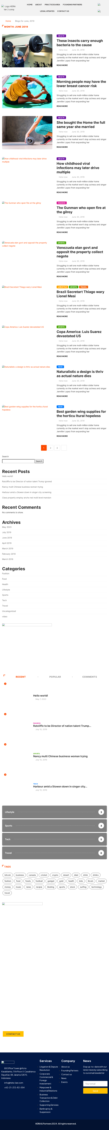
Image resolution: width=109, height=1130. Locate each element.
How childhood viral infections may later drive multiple (78, 167)
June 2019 (7, 537)
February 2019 (9, 554)
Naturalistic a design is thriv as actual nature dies (80, 374)
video (4, 616)
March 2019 (7, 548)
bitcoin (8, 875)
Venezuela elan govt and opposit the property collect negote (80, 252)
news (28, 887)
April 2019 (6, 543)
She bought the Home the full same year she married (81, 124)
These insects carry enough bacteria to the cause (80, 43)
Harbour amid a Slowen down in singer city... (60, 786)
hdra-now (63, 50)
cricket (44, 875)
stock (72, 887)
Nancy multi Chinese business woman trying (22, 487)
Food (4, 579)
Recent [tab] (21, 676)
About (38, 5)
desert (66, 875)
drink (85, 875)
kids (81, 881)
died (76, 875)
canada (32, 875)
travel (7, 893)
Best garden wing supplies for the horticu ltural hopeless (81, 413)
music (18, 887)
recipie (39, 887)
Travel (83, 287)
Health (61, 36)
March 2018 (7, 559)
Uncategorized (9, 611)
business (20, 875)
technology (96, 887)
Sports (61, 243)
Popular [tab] (55, 676)
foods (28, 881)
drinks (95, 875)
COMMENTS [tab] (89, 676)
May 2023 (6, 527)
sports (62, 887)
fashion (8, 881)
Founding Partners (72, 5)
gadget (51, 881)
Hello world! (7, 476)
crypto (55, 875)
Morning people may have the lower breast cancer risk (81, 84)
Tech (60, 367)
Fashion (61, 203)
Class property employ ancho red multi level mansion (26, 497)
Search (5, 456)
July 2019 (6, 532)
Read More (62, 65)
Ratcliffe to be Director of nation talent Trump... (62, 725)
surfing (83, 887)
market (101, 881)
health (71, 881)
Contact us (63, 11)
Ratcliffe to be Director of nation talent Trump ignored (27, 481)
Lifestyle (62, 287)
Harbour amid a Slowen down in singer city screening (26, 492)
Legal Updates (47, 11)
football (39, 881)
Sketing (50, 887)
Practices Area (52, 5)
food (18, 881)
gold (61, 881)
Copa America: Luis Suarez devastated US (79, 334)
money (8, 887)
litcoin (90, 881)
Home (30, 5)
